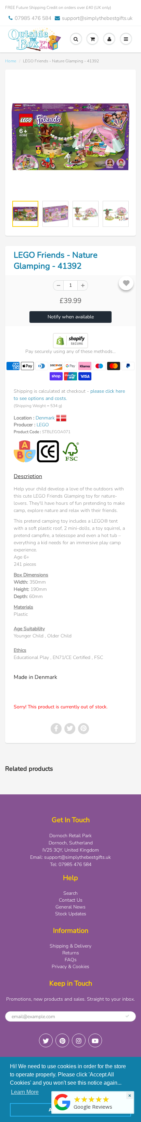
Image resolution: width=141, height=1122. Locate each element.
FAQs (71, 959)
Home (10, 61)
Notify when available (71, 317)
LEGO (43, 425)
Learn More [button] (25, 1092)
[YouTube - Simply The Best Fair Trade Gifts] (95, 1040)
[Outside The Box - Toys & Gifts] (62, 1110)
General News (70, 907)
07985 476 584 (33, 18)
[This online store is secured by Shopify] (70, 340)
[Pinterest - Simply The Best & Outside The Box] (62, 1040)
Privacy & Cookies (70, 966)
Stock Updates (70, 914)
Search (70, 893)
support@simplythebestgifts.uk (97, 18)
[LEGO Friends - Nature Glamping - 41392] (70, 137)
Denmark (46, 418)
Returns (70, 953)
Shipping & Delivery (70, 946)
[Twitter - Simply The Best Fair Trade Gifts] (46, 1040)
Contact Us (70, 900)
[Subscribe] (127, 1016)
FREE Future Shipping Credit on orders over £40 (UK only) (58, 7)
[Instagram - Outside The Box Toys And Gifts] (79, 1040)
